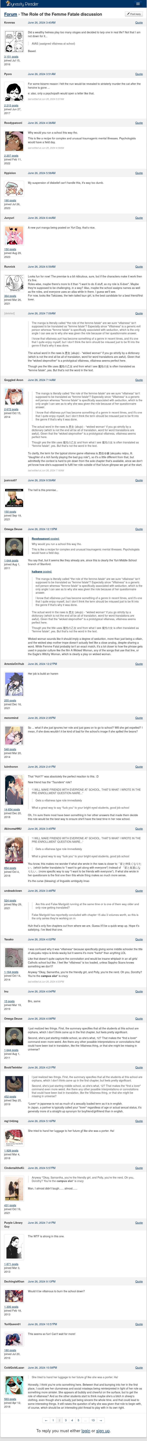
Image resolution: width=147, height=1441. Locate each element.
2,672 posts (11, 409)
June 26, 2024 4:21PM (42, 1067)
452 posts (10, 1096)
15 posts (9, 1001)
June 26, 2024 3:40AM (42, 22)
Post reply (135, 14)
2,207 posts (11, 155)
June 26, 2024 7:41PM (42, 1222)
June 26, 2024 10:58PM (42, 1367)
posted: (46, 538)
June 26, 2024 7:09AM (42, 313)
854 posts (10, 868)
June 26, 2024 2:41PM (42, 766)
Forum (10, 14)
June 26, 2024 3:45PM (42, 828)
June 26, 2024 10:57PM (42, 1324)
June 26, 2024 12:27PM (42, 664)
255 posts (10, 700)
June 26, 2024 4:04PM (42, 991)
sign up (103, 1430)
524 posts (10, 900)
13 (93, 1420)
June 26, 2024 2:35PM (42, 718)
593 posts (10, 1399)
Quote (139, 22)
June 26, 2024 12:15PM (42, 529)
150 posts (10, 249)
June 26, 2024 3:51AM (42, 74)
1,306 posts (11, 1307)
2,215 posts (11, 105)
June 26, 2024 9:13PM (42, 1281)
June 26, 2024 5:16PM (42, 1121)
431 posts (10, 1205)
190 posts (10, 200)
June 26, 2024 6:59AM (42, 266)
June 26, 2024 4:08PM (42, 1018)
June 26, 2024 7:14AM (42, 380)
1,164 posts (11, 972)
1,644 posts (11, 560)
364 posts (10, 296)
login (86, 1430)
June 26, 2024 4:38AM (42, 123)
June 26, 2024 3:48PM (42, 891)
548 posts (10, 749)
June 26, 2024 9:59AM (42, 480)
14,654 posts (12, 809)
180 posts (10, 1350)
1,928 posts (11, 1150)
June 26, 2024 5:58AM (42, 173)
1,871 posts (11, 1264)
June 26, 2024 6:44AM (42, 218)
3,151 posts (11, 56)
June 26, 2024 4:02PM (42, 939)
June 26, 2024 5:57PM (42, 1168)
